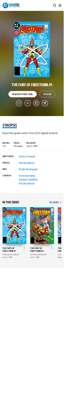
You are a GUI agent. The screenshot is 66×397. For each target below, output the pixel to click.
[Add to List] (28, 103)
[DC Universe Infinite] (10, 5)
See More (55, 202)
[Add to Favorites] (19, 103)
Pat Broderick (26, 162)
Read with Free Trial (22, 94)
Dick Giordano (27, 175)
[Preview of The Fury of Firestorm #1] (32, 49)
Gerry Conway (27, 156)
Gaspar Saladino (28, 179)
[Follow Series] (36, 103)
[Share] (45, 103)
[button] (54, 5)
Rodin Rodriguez (28, 169)
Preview (47, 94)
